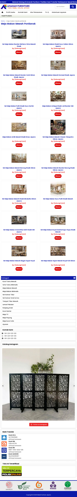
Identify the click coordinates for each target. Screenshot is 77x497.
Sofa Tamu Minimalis (10, 285)
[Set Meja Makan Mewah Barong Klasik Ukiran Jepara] (19, 162)
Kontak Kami (22, 12)
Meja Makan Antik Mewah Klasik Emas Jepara (19, 137)
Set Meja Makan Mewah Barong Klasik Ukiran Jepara (19, 169)
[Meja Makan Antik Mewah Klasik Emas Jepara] (19, 131)
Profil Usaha (10, 12)
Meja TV (5, 314)
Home (3, 21)
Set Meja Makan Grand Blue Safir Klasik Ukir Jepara (19, 231)
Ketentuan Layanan (59, 12)
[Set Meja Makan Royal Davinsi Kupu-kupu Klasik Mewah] (58, 224)
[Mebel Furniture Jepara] (15, 9)
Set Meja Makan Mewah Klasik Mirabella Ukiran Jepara (19, 200)
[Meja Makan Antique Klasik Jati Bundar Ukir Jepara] (58, 101)
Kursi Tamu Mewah (9, 281)
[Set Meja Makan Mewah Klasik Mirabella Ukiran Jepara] (19, 193)
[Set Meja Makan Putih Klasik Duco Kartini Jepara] (19, 100)
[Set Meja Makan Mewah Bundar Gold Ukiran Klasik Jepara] (19, 69)
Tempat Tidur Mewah (10, 301)
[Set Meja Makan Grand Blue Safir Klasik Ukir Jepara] (19, 224)
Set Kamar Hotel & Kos (11, 298)
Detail (20, 52)
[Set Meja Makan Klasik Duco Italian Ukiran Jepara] (58, 38)
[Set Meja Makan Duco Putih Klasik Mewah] (58, 196)
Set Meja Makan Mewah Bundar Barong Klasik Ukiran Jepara (58, 169)
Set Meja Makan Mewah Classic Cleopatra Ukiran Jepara (58, 138)
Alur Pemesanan (36, 12)
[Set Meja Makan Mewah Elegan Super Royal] (19, 256)
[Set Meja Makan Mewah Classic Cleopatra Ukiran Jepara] (58, 134)
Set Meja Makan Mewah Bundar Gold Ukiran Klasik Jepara (19, 76)
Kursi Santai (7, 311)
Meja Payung (7, 318)
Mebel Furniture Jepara (44, 495)
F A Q (47, 12)
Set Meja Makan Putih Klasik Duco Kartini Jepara (19, 107)
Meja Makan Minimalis (10, 291)
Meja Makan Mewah (10, 288)
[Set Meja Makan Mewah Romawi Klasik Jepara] (58, 69)
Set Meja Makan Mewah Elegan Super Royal (19, 261)
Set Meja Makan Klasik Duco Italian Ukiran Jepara (58, 45)
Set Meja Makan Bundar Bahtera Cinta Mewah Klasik (19, 45)
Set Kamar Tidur (8, 295)
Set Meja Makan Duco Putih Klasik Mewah (58, 199)
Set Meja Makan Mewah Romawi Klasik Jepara (58, 75)
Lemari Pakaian (8, 305)
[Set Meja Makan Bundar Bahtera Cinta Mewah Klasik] (19, 38)
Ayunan (5, 324)
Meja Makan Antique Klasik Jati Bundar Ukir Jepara (58, 107)
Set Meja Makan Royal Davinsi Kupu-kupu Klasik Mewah (58, 231)
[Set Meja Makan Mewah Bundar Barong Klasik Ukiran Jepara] (58, 162)
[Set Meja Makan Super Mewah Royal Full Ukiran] (58, 255)
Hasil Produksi (7, 16)
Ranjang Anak (8, 308)
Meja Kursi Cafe (8, 321)
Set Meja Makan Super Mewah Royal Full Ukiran (58, 261)
